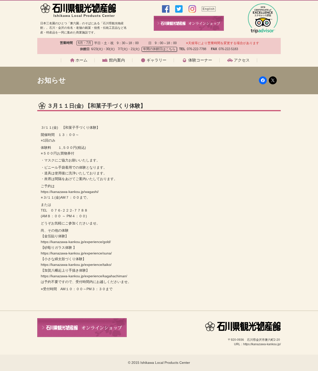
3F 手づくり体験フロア (118, 100)
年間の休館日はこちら (159, 49)
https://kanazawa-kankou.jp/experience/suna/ (76, 253)
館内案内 (117, 60)
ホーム (81, 60)
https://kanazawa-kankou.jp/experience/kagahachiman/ (84, 276)
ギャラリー (156, 60)
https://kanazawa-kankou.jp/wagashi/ (70, 192)
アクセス (242, 60)
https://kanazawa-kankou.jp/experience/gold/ (76, 242)
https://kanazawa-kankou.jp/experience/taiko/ (76, 265)
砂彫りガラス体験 (193, 100)
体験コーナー (200, 60)
